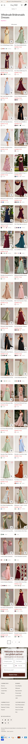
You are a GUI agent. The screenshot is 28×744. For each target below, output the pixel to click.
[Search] (4, 5)
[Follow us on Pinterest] (11, 720)
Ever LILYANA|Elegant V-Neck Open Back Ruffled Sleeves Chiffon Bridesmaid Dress (7, 45)
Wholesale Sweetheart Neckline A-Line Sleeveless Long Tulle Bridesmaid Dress (20, 275)
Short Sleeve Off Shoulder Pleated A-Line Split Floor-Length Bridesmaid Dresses (7, 607)
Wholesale (17, 688)
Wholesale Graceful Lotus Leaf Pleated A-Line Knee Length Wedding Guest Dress (7, 198)
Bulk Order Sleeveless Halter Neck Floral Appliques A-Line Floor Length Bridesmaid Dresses (7, 96)
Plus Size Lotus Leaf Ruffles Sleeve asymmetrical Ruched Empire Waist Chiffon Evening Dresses (20, 121)
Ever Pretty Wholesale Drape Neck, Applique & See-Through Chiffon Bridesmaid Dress (20, 403)
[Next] (19, 642)
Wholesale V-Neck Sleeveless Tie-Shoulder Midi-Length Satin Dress (7, 326)
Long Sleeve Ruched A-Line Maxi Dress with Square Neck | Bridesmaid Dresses (20, 198)
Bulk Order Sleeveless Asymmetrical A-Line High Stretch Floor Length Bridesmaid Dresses (7, 121)
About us (3, 685)
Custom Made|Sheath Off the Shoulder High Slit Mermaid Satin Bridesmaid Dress (7, 377)
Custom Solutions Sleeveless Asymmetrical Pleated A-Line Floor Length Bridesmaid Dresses (7, 582)
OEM (16, 698)
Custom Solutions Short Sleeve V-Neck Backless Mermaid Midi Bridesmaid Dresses (20, 531)
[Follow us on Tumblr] (8, 722)
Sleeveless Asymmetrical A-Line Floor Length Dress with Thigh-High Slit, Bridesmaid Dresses (7, 275)
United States (3, 731)
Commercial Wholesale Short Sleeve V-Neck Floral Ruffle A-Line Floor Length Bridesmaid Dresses (7, 173)
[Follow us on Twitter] (5, 720)
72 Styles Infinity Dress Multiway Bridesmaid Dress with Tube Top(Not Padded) (20, 582)
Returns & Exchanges (5, 704)
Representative (18, 690)
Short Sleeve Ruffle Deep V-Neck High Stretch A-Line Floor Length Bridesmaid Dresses (20, 70)
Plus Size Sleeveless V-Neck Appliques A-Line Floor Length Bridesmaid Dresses (20, 326)
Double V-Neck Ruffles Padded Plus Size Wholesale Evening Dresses (7, 249)
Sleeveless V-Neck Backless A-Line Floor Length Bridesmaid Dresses (7, 479)
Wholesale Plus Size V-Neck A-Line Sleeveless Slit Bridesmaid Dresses (7, 352)
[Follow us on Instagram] (8, 720)
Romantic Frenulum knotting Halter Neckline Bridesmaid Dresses (20, 633)
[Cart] (24, 5)
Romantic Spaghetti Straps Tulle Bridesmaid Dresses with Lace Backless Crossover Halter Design (20, 173)
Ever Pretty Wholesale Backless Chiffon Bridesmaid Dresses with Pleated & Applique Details (20, 428)
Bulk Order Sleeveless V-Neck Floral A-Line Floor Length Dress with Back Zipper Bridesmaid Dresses (20, 300)
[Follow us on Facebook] (2, 720)
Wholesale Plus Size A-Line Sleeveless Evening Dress (20, 352)
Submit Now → (14, 675)
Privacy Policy (4, 688)
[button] (12, 28)
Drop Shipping (18, 685)
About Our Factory (19, 709)
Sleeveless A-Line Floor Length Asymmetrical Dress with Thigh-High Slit (20, 454)
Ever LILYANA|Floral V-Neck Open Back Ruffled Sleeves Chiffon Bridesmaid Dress (20, 249)
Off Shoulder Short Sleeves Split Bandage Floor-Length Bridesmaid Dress (7, 633)
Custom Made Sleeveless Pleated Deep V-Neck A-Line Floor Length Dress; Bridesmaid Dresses (20, 377)
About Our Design (19, 707)
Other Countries (10, 731)
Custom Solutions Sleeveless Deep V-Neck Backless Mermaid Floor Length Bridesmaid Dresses (7, 556)
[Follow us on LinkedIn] (5, 722)
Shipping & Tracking (5, 707)
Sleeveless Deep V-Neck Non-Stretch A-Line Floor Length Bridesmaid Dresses (7, 454)
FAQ (16, 712)
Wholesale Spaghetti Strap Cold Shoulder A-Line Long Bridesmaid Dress (20, 147)
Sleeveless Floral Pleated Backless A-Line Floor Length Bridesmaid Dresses (7, 300)
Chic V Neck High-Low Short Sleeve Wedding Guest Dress (20, 224)
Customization (18, 695)
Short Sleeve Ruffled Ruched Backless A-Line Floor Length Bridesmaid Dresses (20, 45)
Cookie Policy (4, 690)
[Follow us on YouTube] (2, 722)
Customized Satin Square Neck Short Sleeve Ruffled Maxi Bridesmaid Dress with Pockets (7, 531)
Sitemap (3, 693)
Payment (3, 709)
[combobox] (16, 665)
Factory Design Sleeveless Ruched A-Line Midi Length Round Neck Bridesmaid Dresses (20, 96)
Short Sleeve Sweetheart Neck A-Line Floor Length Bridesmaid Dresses (7, 505)
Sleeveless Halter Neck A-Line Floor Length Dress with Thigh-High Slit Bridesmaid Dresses (7, 70)
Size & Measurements (19, 704)
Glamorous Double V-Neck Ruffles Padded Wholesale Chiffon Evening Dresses (7, 224)
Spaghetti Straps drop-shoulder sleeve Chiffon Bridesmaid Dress (20, 607)
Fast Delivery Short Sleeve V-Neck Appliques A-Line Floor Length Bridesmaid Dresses (20, 479)
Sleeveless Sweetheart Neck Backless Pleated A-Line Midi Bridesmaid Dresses (7, 147)
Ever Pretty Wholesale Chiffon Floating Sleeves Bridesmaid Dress (7, 403)
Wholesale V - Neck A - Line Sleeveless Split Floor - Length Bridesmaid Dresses (20, 505)
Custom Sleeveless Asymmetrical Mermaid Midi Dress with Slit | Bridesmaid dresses (20, 556)
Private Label (18, 693)
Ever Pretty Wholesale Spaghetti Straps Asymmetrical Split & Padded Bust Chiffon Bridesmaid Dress (7, 428)
